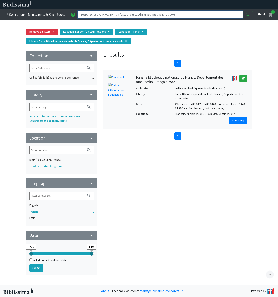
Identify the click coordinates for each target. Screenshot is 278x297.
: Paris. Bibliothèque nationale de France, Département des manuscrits (78, 41)
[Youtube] (215, 4)
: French (131, 31)
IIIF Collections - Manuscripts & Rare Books (34, 14)
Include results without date (50, 260)
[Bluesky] (202, 4)
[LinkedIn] (195, 4)
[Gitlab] (228, 4)
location (61, 138)
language (61, 183)
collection (61, 56)
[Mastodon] (208, 4)
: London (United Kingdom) (86, 31)
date (61, 235)
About (261, 14)
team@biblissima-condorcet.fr (161, 291)
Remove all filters (42, 31)
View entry (238, 120)
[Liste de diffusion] (189, 4)
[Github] (221, 4)
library (61, 95)
